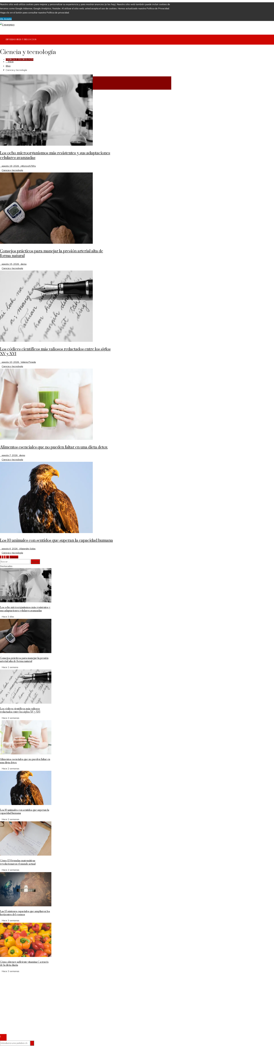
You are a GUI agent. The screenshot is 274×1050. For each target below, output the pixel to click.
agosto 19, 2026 (10, 165)
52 (7, 557)
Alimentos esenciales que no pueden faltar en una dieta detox (54, 447)
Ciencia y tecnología (12, 170)
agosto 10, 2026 (10, 362)
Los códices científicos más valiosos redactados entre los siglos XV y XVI (55, 351)
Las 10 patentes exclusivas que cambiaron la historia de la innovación (42, 1002)
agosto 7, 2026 (10, 455)
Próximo (14, 557)
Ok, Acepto (6, 18)
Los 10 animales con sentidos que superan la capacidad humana (56, 540)
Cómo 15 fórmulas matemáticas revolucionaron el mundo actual (18, 862)
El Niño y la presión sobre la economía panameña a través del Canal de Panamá (48, 986)
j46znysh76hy (28, 165)
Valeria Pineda (28, 362)
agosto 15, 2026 (10, 264)
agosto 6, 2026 (10, 548)
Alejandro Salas (27, 548)
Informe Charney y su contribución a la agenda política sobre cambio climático (46, 990)
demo (24, 264)
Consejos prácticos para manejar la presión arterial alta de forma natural (51, 253)
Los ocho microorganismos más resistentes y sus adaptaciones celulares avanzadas (55, 155)
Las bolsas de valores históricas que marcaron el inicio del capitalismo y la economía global (53, 994)
